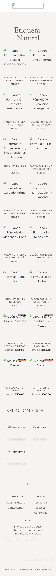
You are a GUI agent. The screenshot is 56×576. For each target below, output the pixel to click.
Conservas (40, 512)
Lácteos (40, 507)
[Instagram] (16, 550)
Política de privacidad (28, 533)
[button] (51, 5)
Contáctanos (15, 507)
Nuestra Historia (16, 502)
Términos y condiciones (28, 530)
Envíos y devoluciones (27, 526)
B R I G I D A (27, 569)
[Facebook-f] (28, 550)
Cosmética (40, 502)
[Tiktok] (40, 550)
